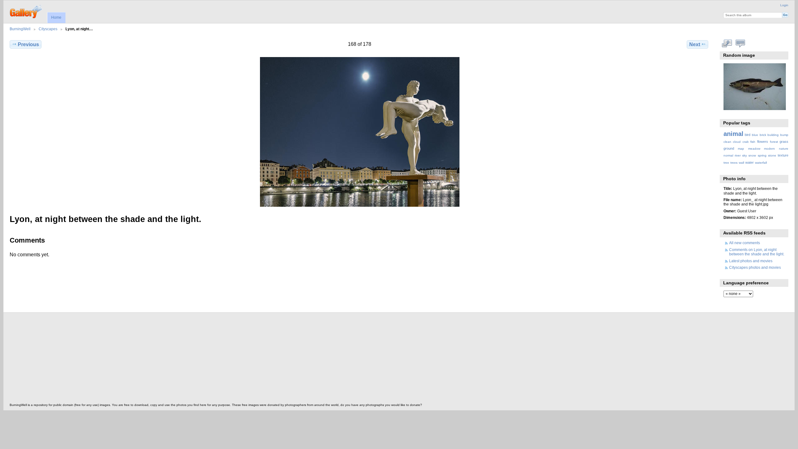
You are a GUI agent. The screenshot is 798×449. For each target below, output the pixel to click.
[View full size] (359, 132)
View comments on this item (740, 43)
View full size (726, 43)
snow (752, 155)
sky (744, 155)
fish (752, 141)
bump (784, 135)
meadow (754, 148)
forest (774, 141)
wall (741, 162)
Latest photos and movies (750, 261)
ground (728, 148)
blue (755, 135)
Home (56, 17)
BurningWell (20, 29)
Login (784, 5)
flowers (762, 141)
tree (726, 162)
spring (762, 155)
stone (772, 155)
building (773, 135)
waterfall (761, 162)
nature (783, 148)
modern (769, 148)
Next (694, 44)
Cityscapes (48, 29)
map (741, 148)
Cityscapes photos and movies (755, 267)
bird (747, 135)
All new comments (744, 243)
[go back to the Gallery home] (26, 10)
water (749, 162)
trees (734, 162)
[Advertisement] (197, 359)
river (738, 155)
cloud (737, 141)
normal (728, 155)
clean (727, 141)
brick (763, 135)
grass (784, 141)
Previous (28, 44)
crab (746, 141)
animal (733, 133)
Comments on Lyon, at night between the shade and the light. (756, 252)
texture (783, 155)
